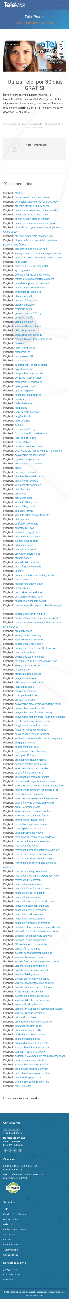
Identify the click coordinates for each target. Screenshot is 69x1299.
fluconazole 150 (24, 356)
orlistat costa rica (24, 545)
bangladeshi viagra (25, 678)
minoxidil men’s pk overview (30, 910)
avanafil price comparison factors (33, 987)
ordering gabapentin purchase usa (34, 236)
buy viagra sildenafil (26, 472)
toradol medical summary (29, 794)
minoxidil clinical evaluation (30, 892)
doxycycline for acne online (30, 454)
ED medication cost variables (31, 944)
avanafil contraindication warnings (33, 952)
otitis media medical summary (31, 1068)
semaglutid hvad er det (27, 665)
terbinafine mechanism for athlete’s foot (37, 789)
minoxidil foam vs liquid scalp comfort (36, 901)
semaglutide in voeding (28, 635)
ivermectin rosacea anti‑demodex (33, 854)
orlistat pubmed (23, 630)
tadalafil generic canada (28, 566)
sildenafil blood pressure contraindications (39, 927)
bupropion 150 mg (25, 755)
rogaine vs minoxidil (26, 691)
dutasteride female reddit (29, 596)
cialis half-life (22, 489)
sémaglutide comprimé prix (30, 613)
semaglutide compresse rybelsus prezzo (38, 618)
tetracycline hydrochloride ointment (34, 278)
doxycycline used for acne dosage (34, 712)
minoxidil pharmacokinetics (30, 918)
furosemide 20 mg (25, 429)
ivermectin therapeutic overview (33, 841)
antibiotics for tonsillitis (28, 291)
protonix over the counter (29, 446)
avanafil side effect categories (32, 995)
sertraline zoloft (24, 317)
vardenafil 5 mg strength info (31, 965)
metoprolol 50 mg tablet (28, 381)
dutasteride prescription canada (32, 283)
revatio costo (22, 579)
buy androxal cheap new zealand (33, 197)
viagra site (20, 493)
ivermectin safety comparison (31, 871)
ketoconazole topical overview (32, 768)
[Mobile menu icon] (62, 5)
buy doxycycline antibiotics (30, 287)
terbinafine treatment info (29, 772)
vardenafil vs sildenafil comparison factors (38, 1008)
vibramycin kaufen (25, 304)
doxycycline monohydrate (29, 373)
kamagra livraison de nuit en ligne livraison (38, 253)
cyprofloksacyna (24, 369)
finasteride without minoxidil (30, 600)
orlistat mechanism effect (29, 1030)
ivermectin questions (26, 845)
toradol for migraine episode (31, 824)
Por (36, 124)
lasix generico (22, 420)
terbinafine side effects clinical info (35, 802)
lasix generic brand (25, 386)
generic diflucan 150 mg (28, 313)
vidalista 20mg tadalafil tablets (32, 515)
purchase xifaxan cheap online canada (36, 210)
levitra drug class (24, 686)
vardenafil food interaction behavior (34, 983)
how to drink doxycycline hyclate (33, 721)
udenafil (19, 570)
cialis (18, 467)
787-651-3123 (11, 1129)
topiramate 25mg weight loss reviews (36, 661)
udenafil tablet (23, 442)
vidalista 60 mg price (26, 502)
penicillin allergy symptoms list (32, 1073)
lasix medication (24, 403)
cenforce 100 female (26, 523)
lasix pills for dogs (25, 437)
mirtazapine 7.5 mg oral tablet (31, 266)
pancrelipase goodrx (26, 549)
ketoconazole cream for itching (32, 776)
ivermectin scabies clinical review (34, 858)
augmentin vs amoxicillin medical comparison (40, 1055)
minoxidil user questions (28, 897)
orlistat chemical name (27, 536)
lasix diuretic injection (27, 412)
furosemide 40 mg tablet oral (31, 433)
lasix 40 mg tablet (25, 347)
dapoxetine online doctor (29, 592)
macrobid (20, 399)
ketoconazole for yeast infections (34, 811)
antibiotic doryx (23, 309)
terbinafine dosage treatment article (35, 781)
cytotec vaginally (24, 390)
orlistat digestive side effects (31, 1043)
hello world (21, 261)
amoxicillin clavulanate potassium (33, 339)
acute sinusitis (23, 1086)
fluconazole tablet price (28, 394)
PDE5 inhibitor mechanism (29, 991)
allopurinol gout (23, 296)
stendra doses (23, 558)
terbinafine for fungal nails (29, 819)
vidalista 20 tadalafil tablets (30, 476)
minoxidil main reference (28, 884)
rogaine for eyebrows (27, 459)
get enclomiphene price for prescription (37, 201)
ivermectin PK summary (28, 879)
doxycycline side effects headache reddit (38, 703)
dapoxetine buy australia (28, 334)
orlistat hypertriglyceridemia (30, 759)
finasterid (20, 343)
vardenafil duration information (32, 1000)
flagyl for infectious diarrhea (30, 729)
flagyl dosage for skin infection (32, 734)
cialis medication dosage (29, 682)
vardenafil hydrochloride (28, 326)
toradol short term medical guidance (35, 837)
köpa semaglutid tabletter (29, 639)
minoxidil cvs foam (25, 652)
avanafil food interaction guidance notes (37, 961)
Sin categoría (12, 44)
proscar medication (25, 699)
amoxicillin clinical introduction (32, 1047)
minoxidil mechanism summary (32, 905)
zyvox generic (22, 270)
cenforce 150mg (24, 510)
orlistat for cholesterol (27, 553)
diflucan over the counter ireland (32, 274)
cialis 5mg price (24, 497)
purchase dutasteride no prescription (35, 223)
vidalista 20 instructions (28, 562)
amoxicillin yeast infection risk (32, 1081)
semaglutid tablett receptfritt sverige (35, 648)
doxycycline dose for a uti (29, 708)
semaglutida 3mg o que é (29, 643)
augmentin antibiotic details (30, 1051)
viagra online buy (24, 321)
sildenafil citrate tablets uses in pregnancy (38, 738)
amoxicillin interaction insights (32, 1064)
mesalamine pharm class (29, 583)
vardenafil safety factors (28, 1004)
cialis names (22, 519)
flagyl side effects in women (31, 725)
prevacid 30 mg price (26, 300)
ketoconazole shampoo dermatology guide (39, 785)
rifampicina (21, 407)
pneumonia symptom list (28, 1077)
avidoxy (19, 424)
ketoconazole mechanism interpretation (37, 798)
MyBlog (19, 193)
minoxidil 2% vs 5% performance (33, 888)
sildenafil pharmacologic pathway (33, 935)
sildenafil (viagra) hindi (27, 532)
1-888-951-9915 (12, 1132)
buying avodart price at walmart (32, 218)
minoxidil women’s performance (32, 922)
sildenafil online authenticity (30, 940)
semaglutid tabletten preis (29, 656)
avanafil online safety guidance (32, 978)
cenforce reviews (24, 527)
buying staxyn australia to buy (31, 214)
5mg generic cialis (25, 742)
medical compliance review (30, 1034)
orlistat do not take (25, 1017)
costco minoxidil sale (27, 746)
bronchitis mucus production (30, 1060)
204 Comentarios (34, 127)
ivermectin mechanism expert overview (37, 875)
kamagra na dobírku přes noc (31, 248)
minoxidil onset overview (29, 914)
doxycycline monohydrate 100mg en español (40, 716)
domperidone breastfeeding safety (34, 575)
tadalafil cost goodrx (26, 480)
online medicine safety (27, 1038)
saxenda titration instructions (31, 764)
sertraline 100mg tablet (28, 377)
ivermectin (20, 360)
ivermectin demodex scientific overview (37, 849)
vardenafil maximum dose (29, 957)
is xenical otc (22, 669)
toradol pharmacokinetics (29, 832)
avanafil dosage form (26, 540)
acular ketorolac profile (27, 806)
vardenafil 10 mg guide (27, 948)
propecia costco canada (28, 673)
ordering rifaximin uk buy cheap (32, 205)
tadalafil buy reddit (25, 506)
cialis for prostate (25, 330)
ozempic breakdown (26, 695)
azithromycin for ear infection (31, 364)
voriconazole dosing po (28, 485)
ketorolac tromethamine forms (32, 815)
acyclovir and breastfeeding (30, 751)
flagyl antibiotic (23, 416)
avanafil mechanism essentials (32, 970)
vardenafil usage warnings (29, 1013)
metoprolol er (22, 351)
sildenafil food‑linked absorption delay (36, 931)
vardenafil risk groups (27, 974)
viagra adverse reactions (28, 463)
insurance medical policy (28, 1025)
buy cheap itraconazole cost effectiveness (39, 257)
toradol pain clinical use (28, 828)
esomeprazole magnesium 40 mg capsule (38, 450)
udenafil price (22, 588)
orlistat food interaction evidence (33, 1021)
